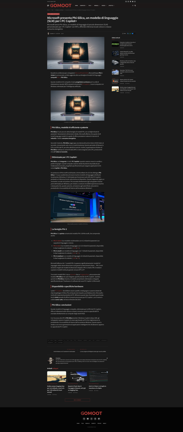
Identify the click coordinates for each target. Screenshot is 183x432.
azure (51, 340)
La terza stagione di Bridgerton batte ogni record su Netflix (93, 351)
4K (78, 248)
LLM (67, 340)
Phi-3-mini (57, 246)
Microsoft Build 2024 (81, 73)
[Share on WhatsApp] (130, 33)
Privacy (99, 423)
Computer (82, 5)
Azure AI (72, 274)
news (71, 340)
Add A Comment (77, 400)
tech (56, 342)
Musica (103, 5)
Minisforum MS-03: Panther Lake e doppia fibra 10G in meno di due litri (128, 62)
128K (74, 248)
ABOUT (104, 423)
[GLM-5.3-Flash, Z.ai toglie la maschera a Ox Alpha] (98, 376)
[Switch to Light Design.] (133, 5)
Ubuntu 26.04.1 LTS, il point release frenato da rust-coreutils (128, 80)
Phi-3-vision (57, 241)
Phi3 (75, 340)
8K (78, 253)
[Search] (135, 5)
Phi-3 (58, 77)
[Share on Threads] (135, 33)
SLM (93, 340)
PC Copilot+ (86, 84)
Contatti (93, 423)
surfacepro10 (104, 340)
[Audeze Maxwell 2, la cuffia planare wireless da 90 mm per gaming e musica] (115, 53)
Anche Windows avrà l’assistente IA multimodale (64, 351)
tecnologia (60, 342)
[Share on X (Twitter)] (128, 33)
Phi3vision (80, 340)
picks (90, 340)
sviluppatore (50, 342)
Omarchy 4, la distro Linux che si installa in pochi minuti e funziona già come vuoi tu (128, 44)
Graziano (52, 33)
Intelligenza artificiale (53, 14)
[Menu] (48, 5)
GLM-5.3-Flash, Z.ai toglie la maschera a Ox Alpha (97, 387)
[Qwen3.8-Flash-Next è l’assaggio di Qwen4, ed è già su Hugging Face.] (77, 376)
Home (76, 5)
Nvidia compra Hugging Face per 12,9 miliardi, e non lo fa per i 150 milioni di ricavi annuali (55, 389)
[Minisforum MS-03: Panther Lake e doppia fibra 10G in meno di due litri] (115, 62)
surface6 (98, 340)
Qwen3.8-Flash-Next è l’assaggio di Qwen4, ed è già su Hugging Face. (77, 388)
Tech (89, 5)
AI (48, 340)
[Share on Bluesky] (132, 33)
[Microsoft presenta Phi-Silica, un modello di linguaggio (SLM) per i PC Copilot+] (75, 68)
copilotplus (60, 340)
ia (64, 340)
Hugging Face (84, 274)
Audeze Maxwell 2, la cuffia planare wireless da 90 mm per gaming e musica (127, 53)
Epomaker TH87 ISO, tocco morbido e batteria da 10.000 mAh (127, 71)
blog (55, 340)
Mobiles (96, 5)
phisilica (85, 340)
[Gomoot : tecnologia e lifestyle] (61, 5)
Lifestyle (111, 5)
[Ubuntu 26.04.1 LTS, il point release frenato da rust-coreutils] (115, 81)
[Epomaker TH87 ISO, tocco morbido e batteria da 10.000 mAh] (115, 72)
